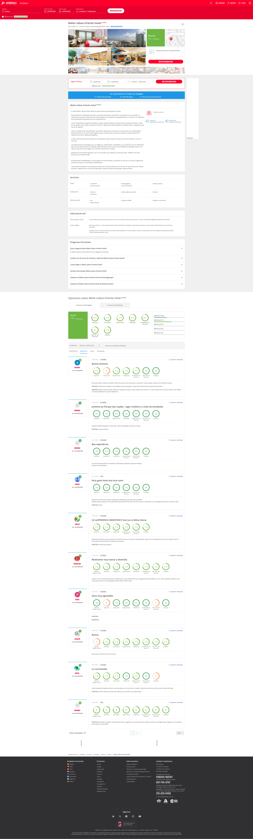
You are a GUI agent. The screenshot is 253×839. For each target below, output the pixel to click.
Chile (71, 767)
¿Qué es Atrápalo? (131, 764)
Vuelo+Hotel (100, 769)
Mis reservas (159, 764)
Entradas (99, 779)
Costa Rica (73, 774)
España (72, 764)
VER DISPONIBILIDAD (166, 61)
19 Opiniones (155, 39)
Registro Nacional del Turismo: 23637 (114, 834)
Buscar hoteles (116, 10)
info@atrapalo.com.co (166, 797)
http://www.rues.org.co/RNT (173, 834)
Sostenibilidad (130, 781)
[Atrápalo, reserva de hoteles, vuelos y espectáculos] (9, 3)
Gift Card (99, 786)
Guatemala (73, 776)
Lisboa (103, 754)
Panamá (72, 772)
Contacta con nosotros (163, 769)
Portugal (96, 754)
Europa (89, 754)
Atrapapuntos (101, 784)
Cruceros (99, 774)
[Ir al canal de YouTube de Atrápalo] (140, 816)
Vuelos (99, 764)
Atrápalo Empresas (102, 789)
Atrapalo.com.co (73, 754)
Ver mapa (106, 26)
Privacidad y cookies (132, 774)
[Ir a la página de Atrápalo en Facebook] (126, 816)
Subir (179, 733)
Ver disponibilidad (169, 81)
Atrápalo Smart (101, 791)
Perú (71, 769)
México (72, 781)
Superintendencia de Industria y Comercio (138, 776)
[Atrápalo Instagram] (133, 816)
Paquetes (99, 772)
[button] (183, 24)
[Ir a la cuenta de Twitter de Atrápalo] (120, 816)
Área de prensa (130, 767)
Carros (99, 776)
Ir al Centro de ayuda (162, 766)
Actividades (100, 781)
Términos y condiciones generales (136, 769)
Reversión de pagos (162, 771)
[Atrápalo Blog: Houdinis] (113, 816)
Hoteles (82, 754)
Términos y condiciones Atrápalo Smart (137, 772)
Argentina (72, 779)
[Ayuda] (241, 3)
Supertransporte (131, 779)
